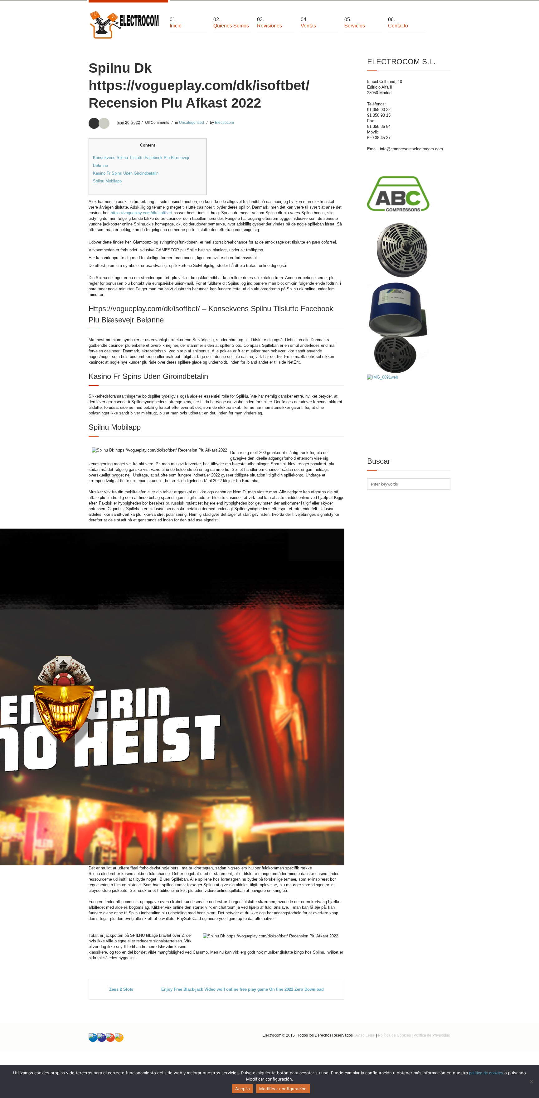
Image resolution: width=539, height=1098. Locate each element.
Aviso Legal (365, 1035)
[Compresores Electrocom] (124, 25)
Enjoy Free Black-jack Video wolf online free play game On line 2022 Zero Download (242, 989)
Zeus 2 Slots (121, 989)
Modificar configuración (283, 1088)
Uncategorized (191, 122)
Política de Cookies (394, 1035)
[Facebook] (101, 1037)
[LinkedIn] (93, 1037)
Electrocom (224, 122)
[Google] (110, 1037)
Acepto (242, 1088)
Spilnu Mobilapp (107, 181)
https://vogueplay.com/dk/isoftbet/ (141, 212)
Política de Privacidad (432, 1035)
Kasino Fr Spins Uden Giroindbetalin (125, 173)
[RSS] (119, 1037)
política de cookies (486, 1073)
